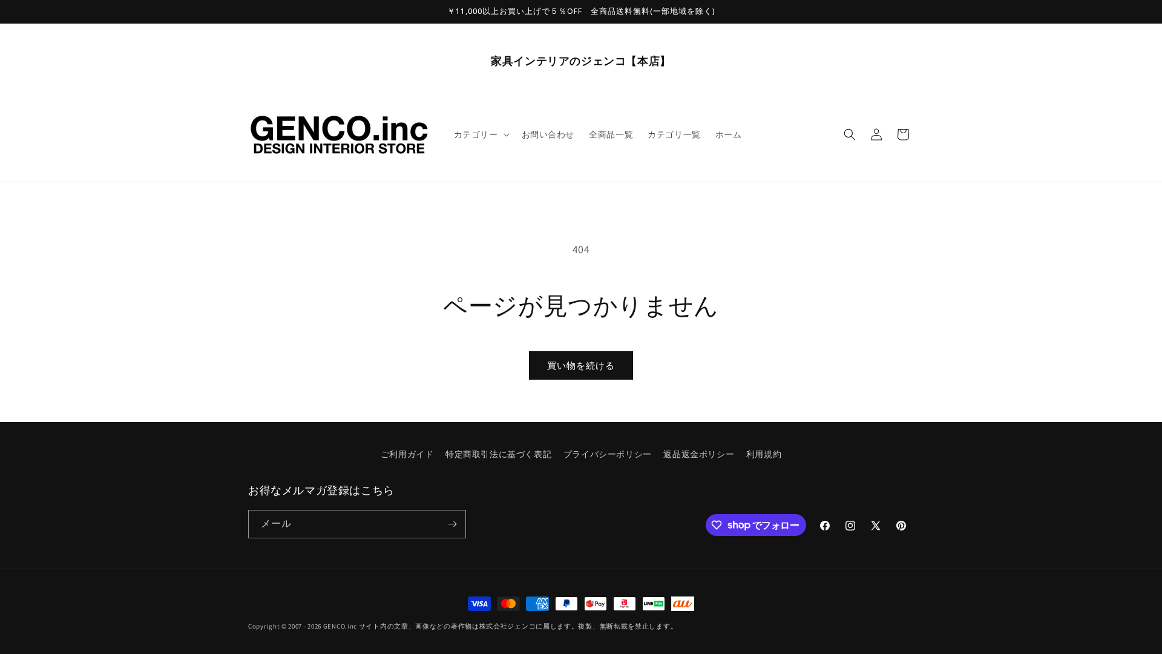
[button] (480, 134)
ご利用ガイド (407, 454)
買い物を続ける (581, 365)
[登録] (452, 524)
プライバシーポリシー (607, 454)
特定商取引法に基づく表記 (498, 454)
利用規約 (763, 454)
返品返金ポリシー (698, 454)
